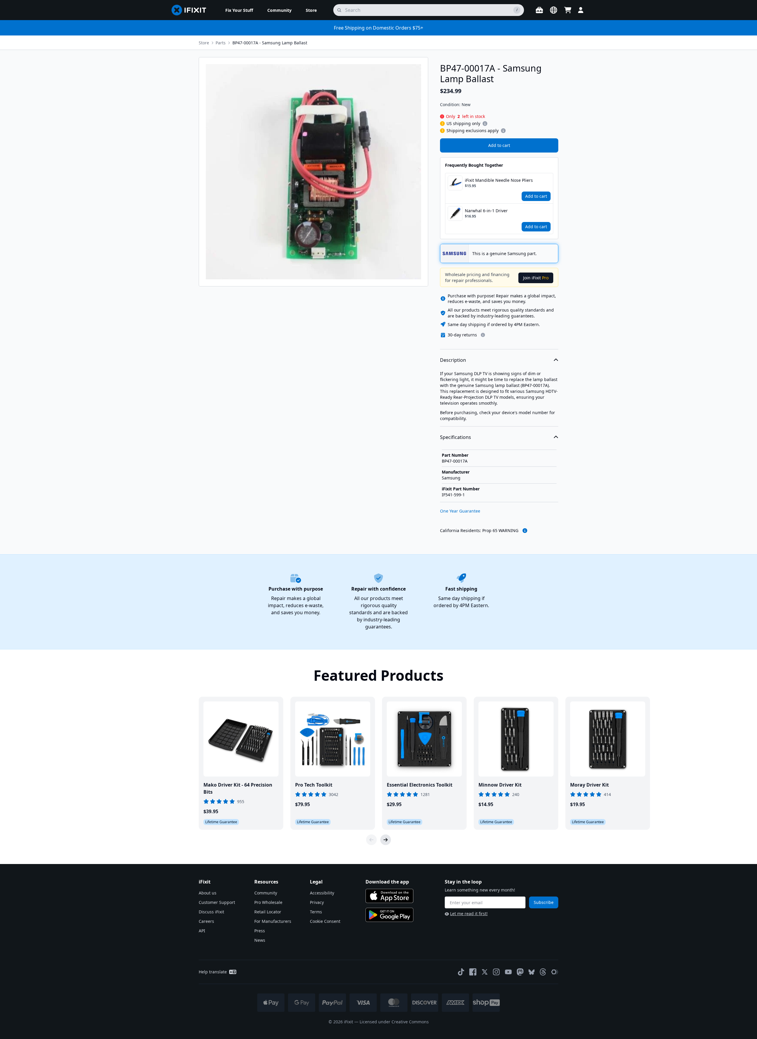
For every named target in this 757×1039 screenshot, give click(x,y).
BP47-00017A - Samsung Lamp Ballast (269, 43)
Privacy (317, 902)
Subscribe (544, 902)
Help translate (213, 972)
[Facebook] (472, 971)
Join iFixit (536, 278)
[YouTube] (508, 971)
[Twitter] (484, 971)
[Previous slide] (371, 839)
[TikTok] (461, 971)
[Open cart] (568, 10)
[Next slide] (385, 839)
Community (265, 893)
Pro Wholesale (268, 902)
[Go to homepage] (191, 10)
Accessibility (322, 893)
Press (259, 930)
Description (453, 360)
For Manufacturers (272, 921)
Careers (206, 921)
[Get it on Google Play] (389, 915)
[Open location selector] (553, 10)
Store (204, 43)
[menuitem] (239, 10)
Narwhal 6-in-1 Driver (486, 210)
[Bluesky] (531, 972)
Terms (316, 912)
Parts (221, 43)
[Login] (580, 10)
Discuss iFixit (211, 912)
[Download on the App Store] (389, 896)
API (202, 930)
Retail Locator (267, 912)
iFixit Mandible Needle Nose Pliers (499, 180)
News (259, 940)
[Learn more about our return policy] (483, 335)
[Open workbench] (539, 10)
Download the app (387, 881)
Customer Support (217, 902)
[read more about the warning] (525, 530)
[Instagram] (496, 971)
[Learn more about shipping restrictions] (485, 123)
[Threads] (542, 971)
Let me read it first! (469, 913)
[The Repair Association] (554, 971)
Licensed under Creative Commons (394, 1022)
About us (207, 893)
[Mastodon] (520, 971)
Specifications (455, 437)
